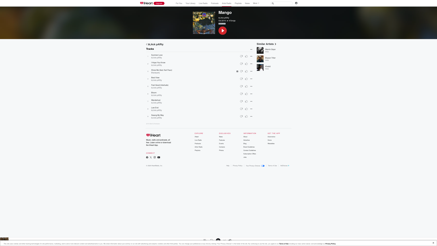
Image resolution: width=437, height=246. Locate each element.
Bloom (153, 92)
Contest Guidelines (249, 150)
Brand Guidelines (249, 147)
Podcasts (214, 3)
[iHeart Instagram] (155, 157)
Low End (154, 107)
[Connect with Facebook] (147, 157)
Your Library (190, 3)
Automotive (271, 137)
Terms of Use (272, 165)
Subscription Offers (249, 154)
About (245, 137)
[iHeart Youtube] (158, 157)
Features (222, 140)
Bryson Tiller (270, 57)
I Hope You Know (158, 62)
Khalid (268, 66)
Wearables (271, 143)
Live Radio (203, 3)
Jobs (245, 157)
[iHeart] (146, 3)
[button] (222, 31)
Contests (222, 147)
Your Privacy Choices (253, 166)
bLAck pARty (223, 17)
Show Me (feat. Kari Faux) (161, 70)
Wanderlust (155, 100)
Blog (244, 143)
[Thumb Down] (241, 56)
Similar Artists (265, 44)
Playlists (238, 3)
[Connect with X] (151, 157)
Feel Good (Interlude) (159, 85)
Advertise (246, 140)
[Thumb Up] (246, 56)
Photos (221, 150)
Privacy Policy (237, 165)
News (247, 3)
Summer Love (157, 55)
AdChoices (284, 165)
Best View (155, 77)
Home (270, 140)
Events (221, 143)
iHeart (197, 137)
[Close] (433, 242)
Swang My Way (157, 115)
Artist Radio (226, 3)
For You (179, 3)
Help (227, 165)
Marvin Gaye (270, 49)
